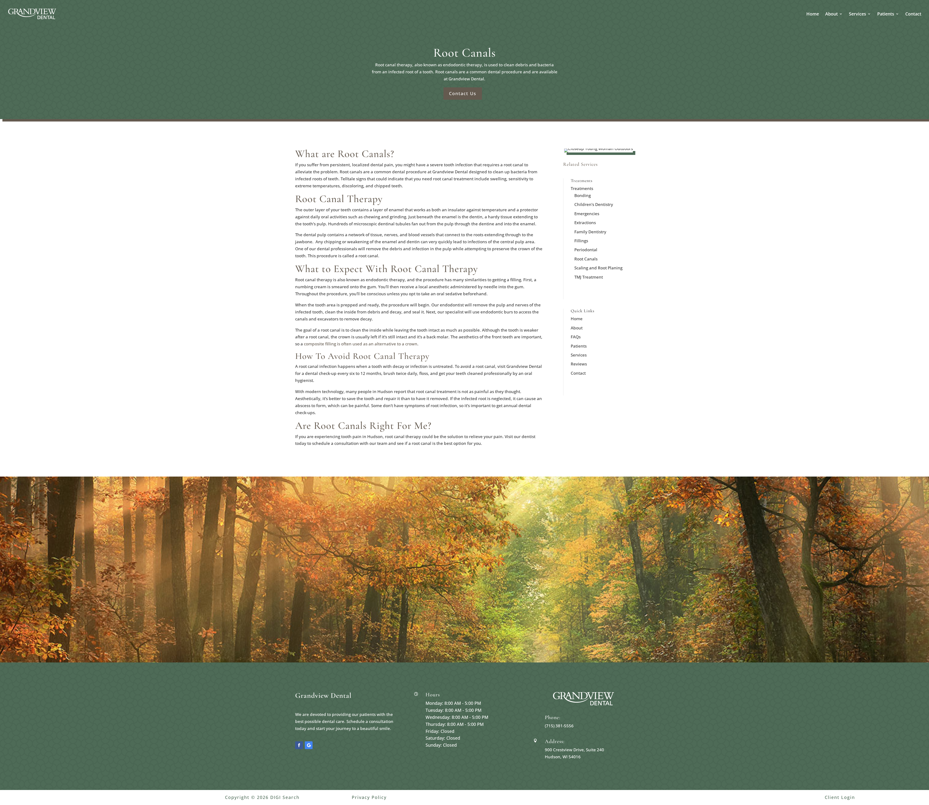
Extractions (585, 222)
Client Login (840, 797)
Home (812, 14)
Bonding (582, 195)
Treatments (582, 188)
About (831, 14)
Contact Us (462, 93)
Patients (885, 14)
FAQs (576, 337)
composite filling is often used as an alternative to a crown (360, 344)
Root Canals (586, 259)
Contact (913, 14)
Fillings (581, 240)
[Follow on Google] (309, 745)
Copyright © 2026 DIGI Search (262, 797)
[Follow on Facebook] (299, 745)
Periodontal (585, 249)
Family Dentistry (590, 232)
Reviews (579, 364)
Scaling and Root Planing (598, 268)
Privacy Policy (369, 797)
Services (857, 14)
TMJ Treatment (588, 277)
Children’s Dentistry (593, 204)
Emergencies (586, 213)
